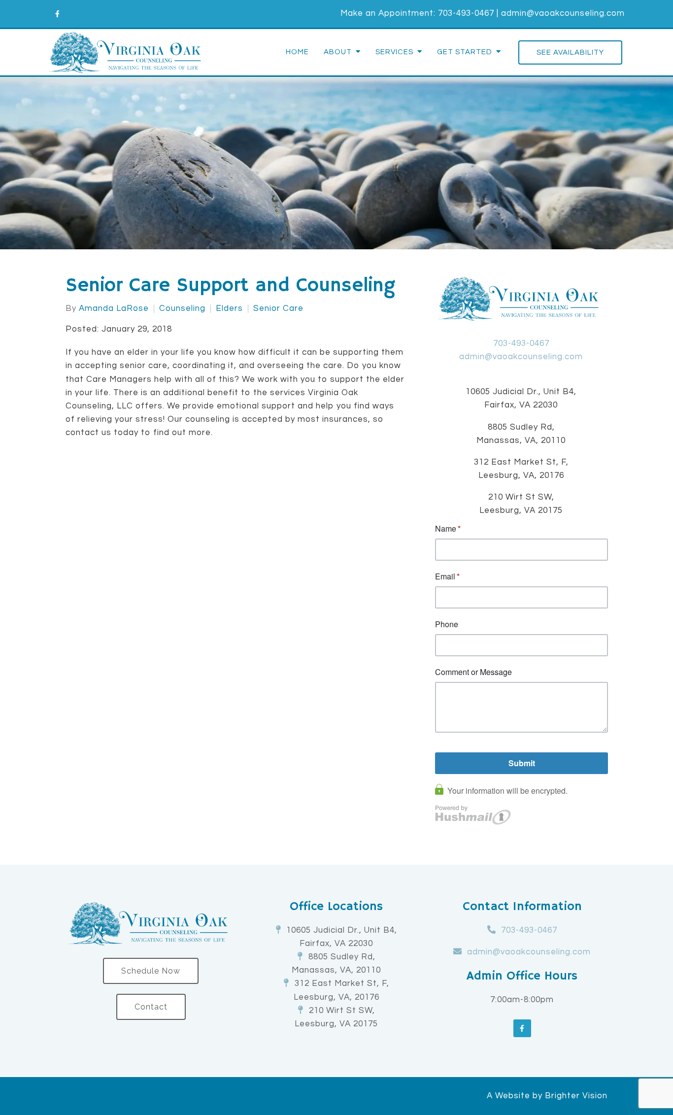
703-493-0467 (466, 13)
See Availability (570, 52)
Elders (229, 308)
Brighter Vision (576, 1095)
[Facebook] (57, 14)
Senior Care (278, 308)
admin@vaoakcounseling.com (563, 13)
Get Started (464, 52)
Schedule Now (150, 971)
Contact (151, 1007)
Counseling (182, 308)
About (338, 52)
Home (297, 52)
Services (394, 52)
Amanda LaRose (114, 308)
